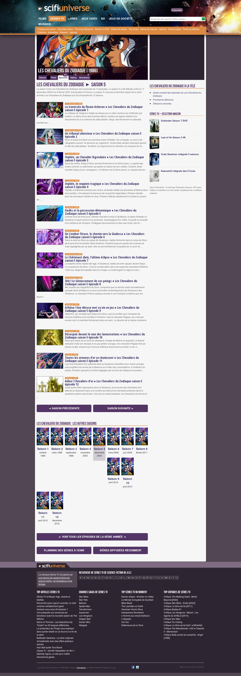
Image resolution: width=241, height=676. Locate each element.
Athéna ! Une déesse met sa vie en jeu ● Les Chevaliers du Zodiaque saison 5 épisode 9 (102, 309)
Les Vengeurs (85, 615)
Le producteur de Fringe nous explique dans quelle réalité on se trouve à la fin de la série (57, 631)
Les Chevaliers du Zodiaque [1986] (68, 71)
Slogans (64, 32)
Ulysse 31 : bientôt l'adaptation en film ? (56, 650)
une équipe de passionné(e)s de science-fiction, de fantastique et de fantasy (55, 581)
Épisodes (63, 77)
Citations (42, 32)
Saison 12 (57, 515)
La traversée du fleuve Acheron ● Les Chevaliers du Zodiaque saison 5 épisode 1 (104, 108)
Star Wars (83, 596)
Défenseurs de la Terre (132, 625)
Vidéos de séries (119, 29)
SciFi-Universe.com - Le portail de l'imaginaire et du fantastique (64, 8)
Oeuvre (42, 77)
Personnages (174, 29)
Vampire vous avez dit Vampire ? (52, 609)
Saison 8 (141, 449)
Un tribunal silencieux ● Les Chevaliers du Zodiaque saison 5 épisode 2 (103, 135)
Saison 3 (71, 449)
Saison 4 (85, 449)
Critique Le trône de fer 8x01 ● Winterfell (183, 625)
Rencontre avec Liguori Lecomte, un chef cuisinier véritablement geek (56, 604)
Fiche (53, 77)
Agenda (73, 32)
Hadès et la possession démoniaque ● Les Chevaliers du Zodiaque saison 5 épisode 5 (100, 212)
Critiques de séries (47, 29)
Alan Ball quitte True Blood (49, 647)
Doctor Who (84, 621)
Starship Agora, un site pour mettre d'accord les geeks (53, 655)
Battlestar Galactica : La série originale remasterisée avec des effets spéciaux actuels (55, 641)
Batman (82, 602)
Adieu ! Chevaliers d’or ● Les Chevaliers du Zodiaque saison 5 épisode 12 (103, 382)
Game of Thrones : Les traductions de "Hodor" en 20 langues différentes (55, 623)
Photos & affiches (191, 29)
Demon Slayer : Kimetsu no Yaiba (137, 596)
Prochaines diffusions (163, 99)
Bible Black (126, 602)
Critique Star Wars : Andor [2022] (179, 602)
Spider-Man (84, 606)
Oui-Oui (125, 621)
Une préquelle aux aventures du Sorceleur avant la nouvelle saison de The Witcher (57, 615)
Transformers (85, 609)
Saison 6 (113, 449)
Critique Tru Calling (173, 621)
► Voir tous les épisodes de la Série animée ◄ (92, 536)
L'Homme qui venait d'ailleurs (135, 615)
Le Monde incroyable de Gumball (137, 599)
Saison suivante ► (120, 408)
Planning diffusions (84, 29)
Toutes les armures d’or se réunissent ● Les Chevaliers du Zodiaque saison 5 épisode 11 (102, 359)
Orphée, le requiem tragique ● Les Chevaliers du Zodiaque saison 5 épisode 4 (102, 185)
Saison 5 (99, 449)
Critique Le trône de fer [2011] (178, 606)
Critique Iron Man (172, 618)
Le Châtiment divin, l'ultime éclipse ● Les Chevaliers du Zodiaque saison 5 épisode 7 (106, 258)
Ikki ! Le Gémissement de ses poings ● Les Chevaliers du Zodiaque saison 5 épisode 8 (101, 282)
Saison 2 (57, 449)
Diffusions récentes (162, 103)
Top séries (133, 29)
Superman (84, 612)
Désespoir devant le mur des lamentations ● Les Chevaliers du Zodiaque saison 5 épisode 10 (105, 335)
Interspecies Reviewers (132, 612)
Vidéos (73, 77)
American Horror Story (132, 609)
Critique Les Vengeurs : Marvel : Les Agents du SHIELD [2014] (181, 614)
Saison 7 (127, 449)
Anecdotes (53, 32)
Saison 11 (42, 515)
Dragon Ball (85, 618)
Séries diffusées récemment (120, 550)
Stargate (83, 625)
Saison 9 (113, 479)
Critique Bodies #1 (173, 609)
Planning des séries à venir (64, 550)
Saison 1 (43, 449)
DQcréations (81, 667)
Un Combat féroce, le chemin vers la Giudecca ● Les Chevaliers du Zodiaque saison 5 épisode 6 (104, 235)
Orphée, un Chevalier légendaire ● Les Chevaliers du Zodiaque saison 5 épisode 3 (104, 158)
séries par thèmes (148, 29)
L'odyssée (126, 618)
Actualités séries (65, 29)
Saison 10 (127, 481)
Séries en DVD (102, 29)
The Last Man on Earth (132, 606)
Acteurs (162, 29)
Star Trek (83, 599)
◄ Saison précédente (64, 408)
